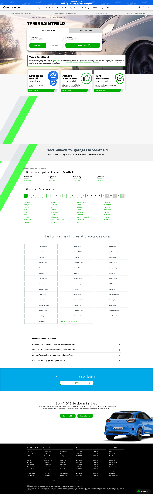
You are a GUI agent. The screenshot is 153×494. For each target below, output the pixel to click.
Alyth (26, 212)
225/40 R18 (79, 451)
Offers (109, 8)
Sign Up (76, 383)
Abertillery (107, 202)
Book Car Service (31, 466)
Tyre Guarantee (100, 90)
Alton (79, 209)
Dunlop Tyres (46, 462)
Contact (139, 8)
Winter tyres (112, 469)
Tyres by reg (112, 460)
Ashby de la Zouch (83, 217)
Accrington (107, 204)
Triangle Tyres (63, 475)
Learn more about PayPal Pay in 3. (43, 490)
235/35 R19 (79, 471)
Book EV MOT (30, 462)
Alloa (25, 209)
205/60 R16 (95, 469)
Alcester (79, 207)
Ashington (27, 219)
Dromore (96, 62)
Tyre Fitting (85, 8)
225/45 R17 (79, 456)
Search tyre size (86, 30)
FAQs (110, 451)
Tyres (40, 8)
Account (143, 8)
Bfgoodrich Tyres (47, 456)
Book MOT (29, 460)
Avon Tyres (46, 453)
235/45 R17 (95, 473)
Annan (26, 214)
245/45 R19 (95, 466)
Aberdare (27, 202)
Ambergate (54, 212)
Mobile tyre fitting (113, 471)
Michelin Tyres (63, 451)
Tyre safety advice (113, 475)
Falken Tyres (46, 466)
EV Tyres (29, 458)
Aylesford (27, 222)
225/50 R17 (79, 466)
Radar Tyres (63, 458)
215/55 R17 (79, 458)
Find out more (66, 90)
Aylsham (53, 222)
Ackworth (27, 207)
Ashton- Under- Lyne (57, 219)
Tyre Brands (49, 8)
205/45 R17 (79, 462)
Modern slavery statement (68, 480)
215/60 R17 (95, 462)
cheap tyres (56, 60)
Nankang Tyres (63, 453)
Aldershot (107, 207)
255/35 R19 (79, 460)
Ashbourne (54, 217)
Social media (112, 473)
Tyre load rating (113, 462)
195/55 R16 (79, 469)
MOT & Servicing (98, 8)
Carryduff (69, 62)
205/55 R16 (79, 453)
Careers (89, 480)
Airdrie (53, 207)
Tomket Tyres (63, 464)
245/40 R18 (79, 475)
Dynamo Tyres (47, 464)
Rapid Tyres (63, 460)
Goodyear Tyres (47, 469)
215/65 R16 (95, 464)
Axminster (80, 219)
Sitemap (77, 480)
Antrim (53, 214)
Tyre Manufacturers (48, 448)
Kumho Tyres (46, 475)
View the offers (33, 90)
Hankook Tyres (47, 471)
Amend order (112, 453)
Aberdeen (54, 202)
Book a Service (85, 416)
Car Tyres (29, 451)
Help (135, 8)
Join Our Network (31, 475)
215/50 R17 (95, 471)
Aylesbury (107, 219)
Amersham (80, 212)
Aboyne (79, 204)
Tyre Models (74, 8)
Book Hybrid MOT (31, 464)
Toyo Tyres (62, 466)
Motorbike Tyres (31, 453)
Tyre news (111, 464)
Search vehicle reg (48, 30)
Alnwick (53, 209)
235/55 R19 (79, 473)
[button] (131, 7)
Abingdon (54, 204)
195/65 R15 (95, 456)
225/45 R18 (79, 464)
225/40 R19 (95, 460)
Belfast (81, 62)
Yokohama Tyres (64, 473)
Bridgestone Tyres (48, 458)
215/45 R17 (95, 458)
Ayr (78, 222)
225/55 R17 (95, 451)
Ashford (106, 217)
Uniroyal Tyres (63, 469)
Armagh (26, 217)
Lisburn (75, 62)
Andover (106, 212)
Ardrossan (107, 214)
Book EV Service (31, 469)
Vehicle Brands (61, 8)
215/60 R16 (95, 475)
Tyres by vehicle (113, 458)
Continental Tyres (47, 460)
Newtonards (87, 62)
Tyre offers (112, 456)
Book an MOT (67, 416)
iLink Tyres (46, 473)
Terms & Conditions (42, 480)
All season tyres (113, 466)
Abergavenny (81, 202)
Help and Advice (113, 448)
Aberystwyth (28, 204)
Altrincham (107, 209)
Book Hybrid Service (32, 471)
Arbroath (80, 214)
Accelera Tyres (47, 451)
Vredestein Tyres (64, 471)
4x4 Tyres (29, 456)
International (83, 480)
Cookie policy (51, 480)
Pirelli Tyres (63, 456)
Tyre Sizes (79, 448)
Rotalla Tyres (63, 462)
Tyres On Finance (31, 473)
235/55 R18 (95, 453)
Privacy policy (58, 480)
